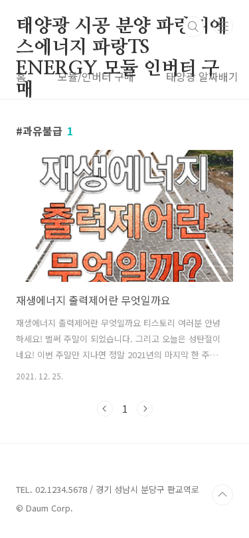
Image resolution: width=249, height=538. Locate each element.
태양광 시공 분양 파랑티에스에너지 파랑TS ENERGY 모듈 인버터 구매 (121, 27)
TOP (222, 494)
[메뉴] (223, 26)
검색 (193, 26)
